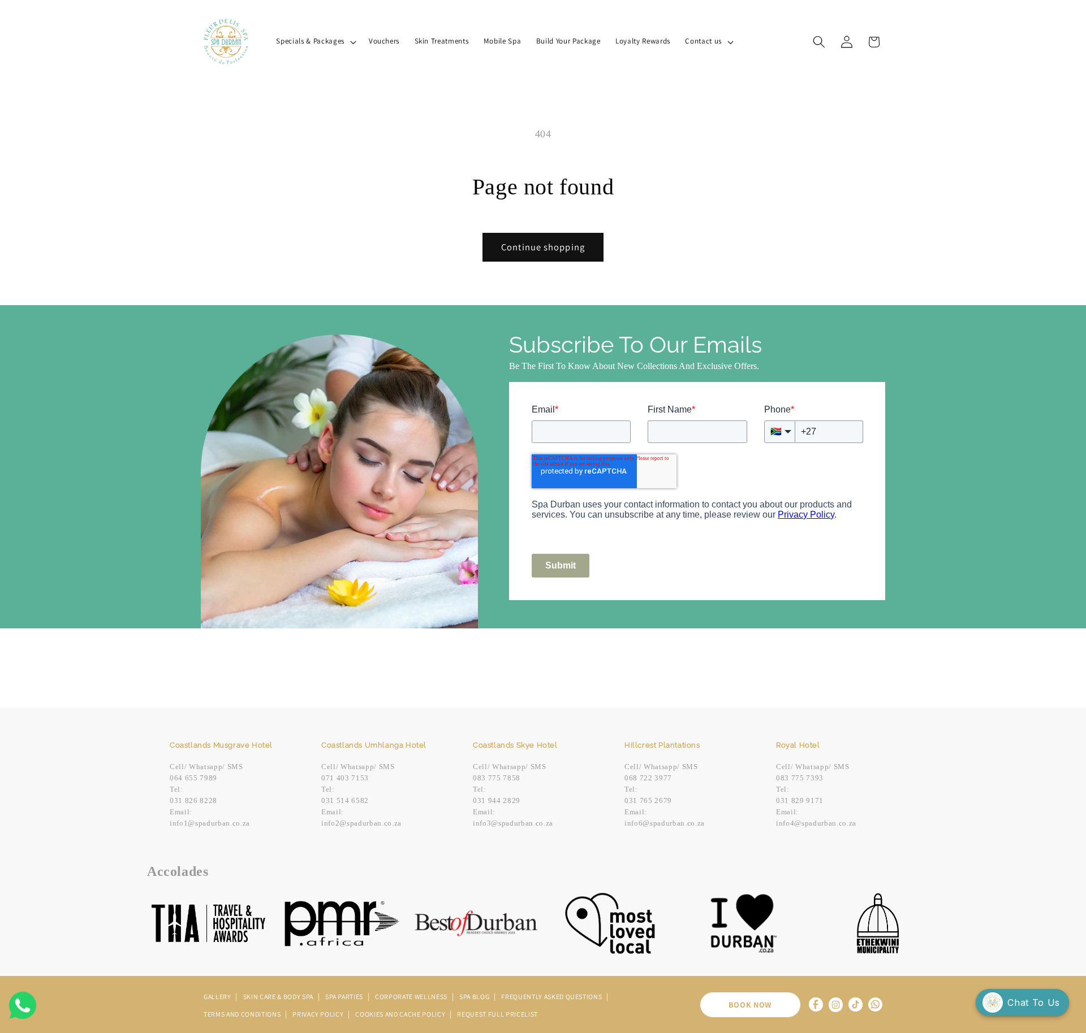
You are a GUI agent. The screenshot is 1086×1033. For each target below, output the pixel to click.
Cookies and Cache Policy (401, 1014)
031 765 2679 (648, 800)
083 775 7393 (800, 778)
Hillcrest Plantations (662, 745)
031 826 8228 (193, 800)
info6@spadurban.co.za (664, 823)
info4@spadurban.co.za (816, 823)
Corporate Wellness (412, 996)
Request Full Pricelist (497, 1014)
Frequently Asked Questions (552, 996)
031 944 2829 (496, 800)
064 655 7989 (193, 778)
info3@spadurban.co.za (513, 823)
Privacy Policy (318, 1014)
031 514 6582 (345, 800)
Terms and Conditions (243, 1014)
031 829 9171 (800, 800)
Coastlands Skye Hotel (515, 745)
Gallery (218, 996)
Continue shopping (543, 247)
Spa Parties (345, 996)
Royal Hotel (798, 745)
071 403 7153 (345, 778)
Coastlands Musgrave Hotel (221, 745)
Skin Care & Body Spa (279, 996)
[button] (315, 41)
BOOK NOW (750, 1004)
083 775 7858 (496, 778)
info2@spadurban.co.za (361, 823)
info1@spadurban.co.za (210, 823)
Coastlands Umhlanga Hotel (373, 745)
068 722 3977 (648, 778)
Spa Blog (475, 996)
